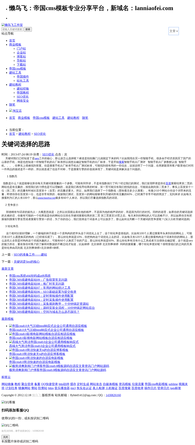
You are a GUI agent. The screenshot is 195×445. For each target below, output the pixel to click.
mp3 (73, 388)
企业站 (21, 52)
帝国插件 (23, 76)
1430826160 (113, 395)
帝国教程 (23, 92)
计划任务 (11, 388)
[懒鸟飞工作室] (12, 25)
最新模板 (8, 318)
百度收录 (137, 388)
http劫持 (64, 384)
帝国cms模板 (17, 68)
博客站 (21, 56)
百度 (168, 183)
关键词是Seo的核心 (27, 261)
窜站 (34, 388)
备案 (37, 384)
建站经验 (23, 88)
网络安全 (23, 100)
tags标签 (175, 388)
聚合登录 (27, 384)
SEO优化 (23, 96)
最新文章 (8, 268)
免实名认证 (84, 388)
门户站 (21, 48)
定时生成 (83, 384)
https (51, 388)
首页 (12, 40)
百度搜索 (124, 388)
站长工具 (23, 80)
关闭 (5, 437)
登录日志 (163, 388)
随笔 (12, 104)
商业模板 (15, 44)
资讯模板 (125, 384)
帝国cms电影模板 (156, 384)
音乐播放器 (62, 388)
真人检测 (99, 388)
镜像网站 (24, 388)
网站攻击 (96, 384)
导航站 (21, 60)
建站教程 (15, 84)
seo (37, 158)
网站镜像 (8, 384)
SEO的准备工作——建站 (30, 254)
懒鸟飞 (36, 395)
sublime (173, 384)
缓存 (73, 384)
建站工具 (15, 72)
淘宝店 (17, 110)
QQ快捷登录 (49, 384)
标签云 (6, 377)
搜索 (121, 161)
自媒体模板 (110, 384)
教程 (17, 384)
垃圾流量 (138, 384)
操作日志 (150, 388)
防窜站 (42, 388)
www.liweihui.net (46, 198)
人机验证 (111, 388)
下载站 (21, 64)
